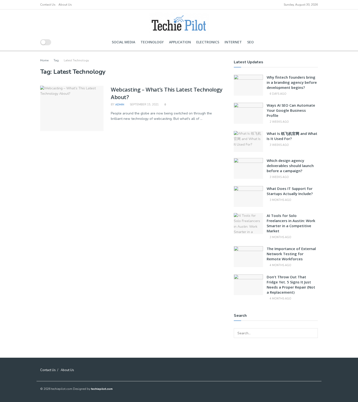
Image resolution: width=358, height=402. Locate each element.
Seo (250, 42)
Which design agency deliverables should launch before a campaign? (290, 165)
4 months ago (280, 265)
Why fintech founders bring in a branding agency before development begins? (292, 82)
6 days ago (277, 94)
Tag (56, 60)
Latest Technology (76, 60)
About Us (65, 5)
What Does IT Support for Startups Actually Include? (290, 191)
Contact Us (48, 5)
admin (119, 104)
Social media (123, 42)
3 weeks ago (279, 145)
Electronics (207, 42)
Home (44, 60)
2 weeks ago (279, 122)
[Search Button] (313, 333)
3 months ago (280, 200)
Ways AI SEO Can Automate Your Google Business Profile (291, 110)
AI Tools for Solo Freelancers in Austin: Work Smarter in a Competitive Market (291, 223)
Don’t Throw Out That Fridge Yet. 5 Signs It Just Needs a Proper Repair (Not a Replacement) (291, 284)
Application (180, 42)
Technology (152, 42)
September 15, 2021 (144, 104)
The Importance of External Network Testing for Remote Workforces (291, 253)
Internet (233, 42)
